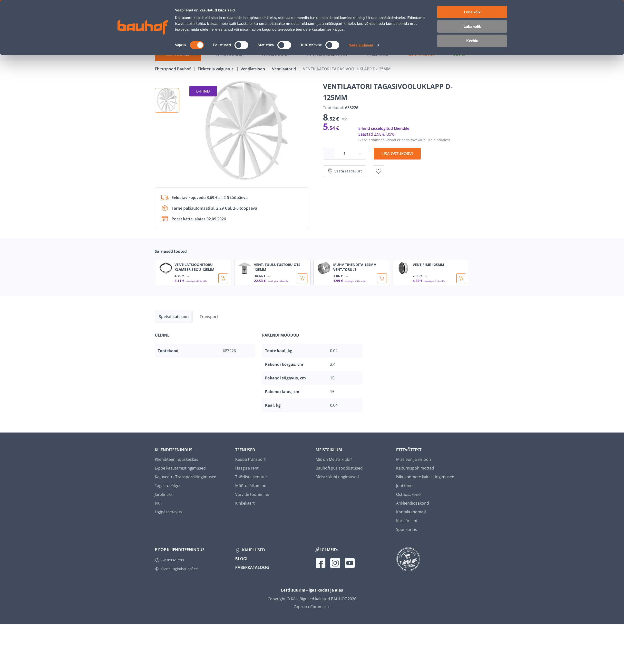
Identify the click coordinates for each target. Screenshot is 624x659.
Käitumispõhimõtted (415, 468)
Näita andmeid (361, 45)
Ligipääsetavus (168, 512)
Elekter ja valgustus (216, 69)
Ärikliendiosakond (412, 503)
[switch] (241, 45)
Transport (209, 316)
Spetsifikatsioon (174, 316)
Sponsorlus (406, 529)
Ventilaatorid (284, 69)
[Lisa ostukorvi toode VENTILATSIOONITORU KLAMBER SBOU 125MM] (223, 278)
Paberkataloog (252, 567)
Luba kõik (472, 12)
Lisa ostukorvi (397, 153)
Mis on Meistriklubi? (334, 459)
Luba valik (472, 26)
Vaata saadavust (348, 171)
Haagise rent (247, 468)
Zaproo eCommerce (312, 606)
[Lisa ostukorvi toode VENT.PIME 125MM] (461, 278)
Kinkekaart (245, 503)
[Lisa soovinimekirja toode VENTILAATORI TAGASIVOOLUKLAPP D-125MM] (378, 171)
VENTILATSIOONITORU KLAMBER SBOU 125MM (194, 267)
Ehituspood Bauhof (173, 69)
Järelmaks (164, 494)
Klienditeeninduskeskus (176, 459)
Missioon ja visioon (413, 459)
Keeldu (472, 41)
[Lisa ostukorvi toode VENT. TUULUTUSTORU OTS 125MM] (302, 278)
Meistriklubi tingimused (337, 477)
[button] (167, 100)
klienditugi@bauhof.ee (179, 568)
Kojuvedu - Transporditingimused (185, 477)
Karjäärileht (407, 520)
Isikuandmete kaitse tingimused (425, 477)
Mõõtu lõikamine (250, 485)
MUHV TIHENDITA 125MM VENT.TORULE (355, 267)
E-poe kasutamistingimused (180, 468)
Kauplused (253, 550)
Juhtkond (404, 485)
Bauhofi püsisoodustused (339, 468)
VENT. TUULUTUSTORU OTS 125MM (277, 267)
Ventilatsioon (253, 69)
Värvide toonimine (252, 494)
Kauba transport (250, 459)
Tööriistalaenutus (251, 477)
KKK (158, 503)
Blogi (241, 558)
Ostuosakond (408, 494)
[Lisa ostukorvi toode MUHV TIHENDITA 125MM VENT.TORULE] (382, 278)
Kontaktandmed (411, 512)
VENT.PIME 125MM (428, 264)
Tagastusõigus (168, 485)
